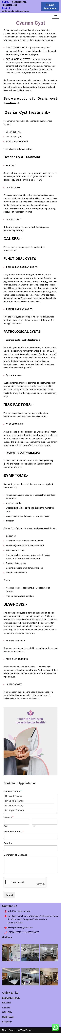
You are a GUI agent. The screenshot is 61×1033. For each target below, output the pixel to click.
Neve (4, 1030)
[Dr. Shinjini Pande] (29, 801)
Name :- (8, 817)
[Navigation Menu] (55, 16)
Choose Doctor (13, 791)
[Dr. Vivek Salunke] (29, 796)
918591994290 (14, 5)
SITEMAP (7, 1022)
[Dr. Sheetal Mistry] (29, 805)
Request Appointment (50, 6)
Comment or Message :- (16, 855)
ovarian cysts (31, 80)
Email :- (8, 843)
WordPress (25, 1030)
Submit (9, 895)
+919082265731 (18, 2)
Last (33, 826)
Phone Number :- (13, 831)
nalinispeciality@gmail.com (20, 927)
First (5, 826)
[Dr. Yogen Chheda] (29, 810)
